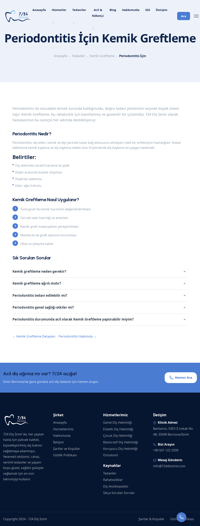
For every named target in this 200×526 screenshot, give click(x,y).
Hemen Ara (183, 377)
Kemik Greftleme (102, 56)
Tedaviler (79, 10)
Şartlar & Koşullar (151, 519)
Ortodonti (110, 455)
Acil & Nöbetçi (98, 13)
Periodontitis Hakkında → (77, 336)
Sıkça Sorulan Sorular (119, 493)
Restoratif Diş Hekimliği (120, 442)
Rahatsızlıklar (113, 480)
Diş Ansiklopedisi (115, 486)
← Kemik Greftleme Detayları (33, 336)
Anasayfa (39, 10)
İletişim (161, 10)
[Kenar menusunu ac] (196, 16)
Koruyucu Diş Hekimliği (120, 449)
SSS (147, 10)
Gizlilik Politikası (65, 455)
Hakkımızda (130, 10)
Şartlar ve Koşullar (66, 449)
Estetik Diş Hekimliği (118, 429)
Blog (113, 10)
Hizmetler (59, 10)
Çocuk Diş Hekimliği (117, 435)
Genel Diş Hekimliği (117, 422)
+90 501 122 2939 (165, 450)
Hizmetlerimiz (63, 429)
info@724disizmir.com (169, 466)
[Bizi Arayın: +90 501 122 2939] (181, 517)
